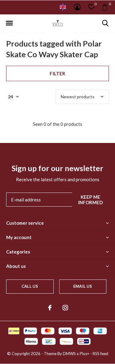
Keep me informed (90, 199)
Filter (57, 73)
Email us (82, 286)
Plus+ (84, 353)
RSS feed (100, 353)
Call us (29, 286)
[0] (104, 7)
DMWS (69, 353)
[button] (9, 23)
